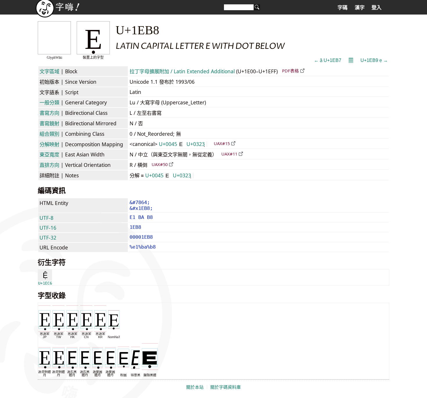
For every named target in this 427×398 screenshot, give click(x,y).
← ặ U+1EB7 (327, 60)
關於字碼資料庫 (225, 387)
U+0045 (170, 143)
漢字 (360, 7)
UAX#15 (222, 143)
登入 (376, 7)
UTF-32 (48, 237)
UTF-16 (48, 227)
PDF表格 (290, 71)
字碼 (342, 7)
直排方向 (49, 164)
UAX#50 (160, 164)
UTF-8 (46, 217)
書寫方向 (49, 112)
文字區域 (49, 71)
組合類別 (49, 133)
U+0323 (195, 143)
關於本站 (195, 387)
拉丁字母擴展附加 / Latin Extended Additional (182, 71)
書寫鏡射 (49, 123)
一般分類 (49, 102)
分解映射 (49, 144)
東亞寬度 (49, 154)
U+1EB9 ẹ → (374, 60)
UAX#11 (229, 154)
